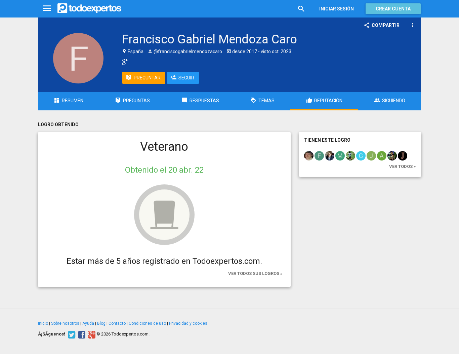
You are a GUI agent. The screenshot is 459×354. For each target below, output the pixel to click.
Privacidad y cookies (188, 323)
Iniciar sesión (336, 8)
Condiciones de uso (147, 323)
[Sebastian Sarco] (350, 155)
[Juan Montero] (392, 155)
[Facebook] (80, 334)
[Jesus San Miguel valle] (371, 155)
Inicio (43, 323)
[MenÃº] (47, 8)
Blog (101, 323)
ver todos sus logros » (255, 273)
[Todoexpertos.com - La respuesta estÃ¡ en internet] (89, 8)
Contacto (117, 323)
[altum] (381, 155)
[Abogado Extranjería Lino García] (329, 155)
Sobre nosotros (65, 323)
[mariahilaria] (340, 155)
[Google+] (90, 334)
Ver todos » (402, 166)
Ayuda (88, 323)
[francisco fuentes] (319, 155)
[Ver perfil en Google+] (123, 61)
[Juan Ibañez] (402, 155)
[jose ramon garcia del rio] (309, 155)
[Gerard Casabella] (361, 155)
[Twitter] (70, 334)
